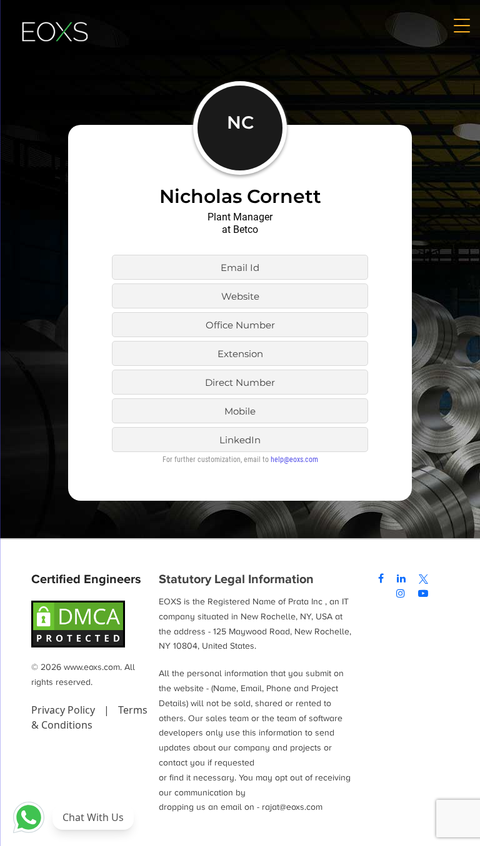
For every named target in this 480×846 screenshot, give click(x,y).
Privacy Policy (64, 710)
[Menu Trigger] (461, 25)
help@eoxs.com (294, 459)
